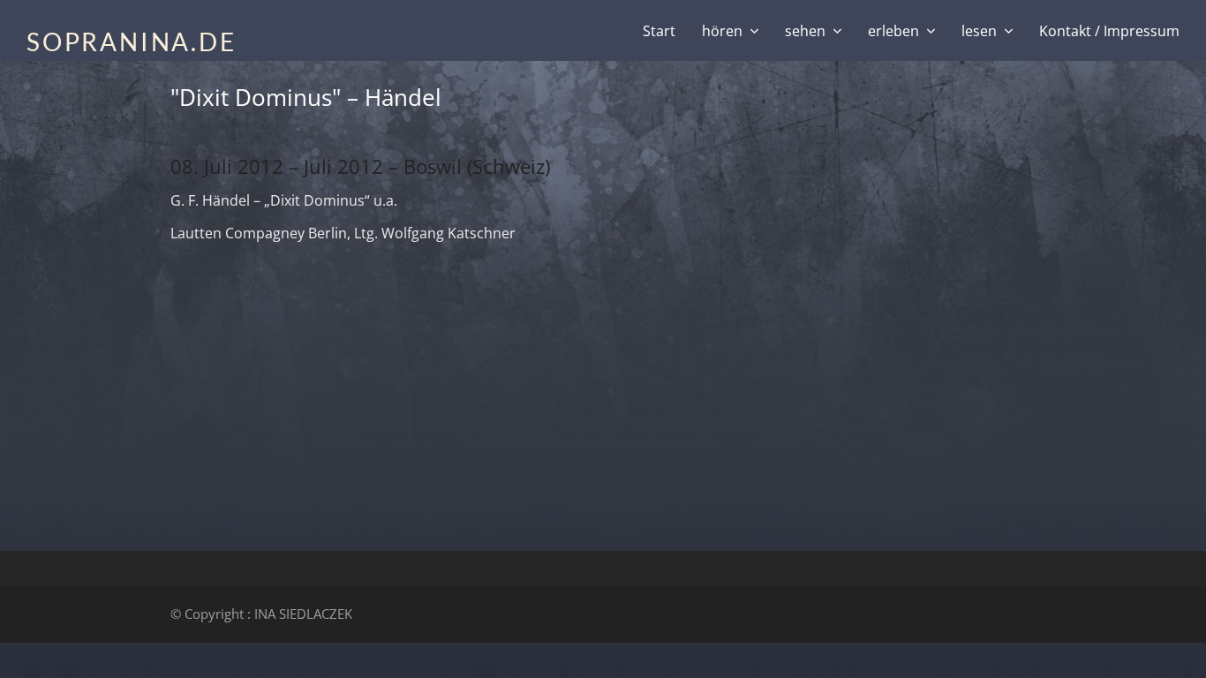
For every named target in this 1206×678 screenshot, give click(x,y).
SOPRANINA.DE (131, 41)
